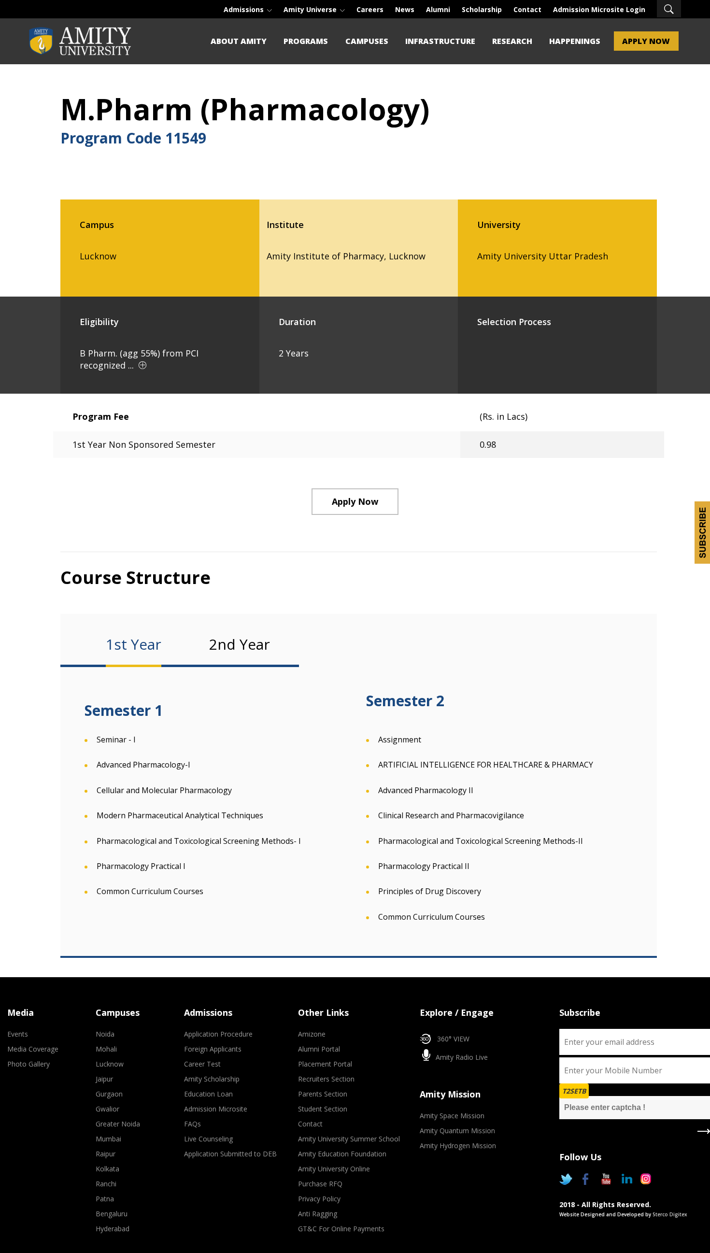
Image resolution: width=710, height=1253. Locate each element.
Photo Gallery (28, 1063)
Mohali (106, 1049)
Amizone (312, 1034)
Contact (527, 9)
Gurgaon (109, 1093)
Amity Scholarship (212, 1078)
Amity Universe (311, 9)
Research (512, 41)
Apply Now (646, 41)
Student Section (322, 1108)
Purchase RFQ (320, 1183)
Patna (105, 1198)
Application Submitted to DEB (230, 1153)
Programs (306, 41)
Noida (105, 1034)
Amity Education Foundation (342, 1153)
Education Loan (208, 1093)
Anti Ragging (317, 1213)
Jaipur (104, 1078)
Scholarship (482, 9)
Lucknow (110, 1063)
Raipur (105, 1153)
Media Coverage (32, 1049)
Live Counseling (208, 1138)
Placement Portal (325, 1063)
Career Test (202, 1063)
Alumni (438, 9)
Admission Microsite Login (599, 9)
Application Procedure (218, 1034)
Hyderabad (112, 1228)
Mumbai (108, 1138)
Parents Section (322, 1093)
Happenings (574, 41)
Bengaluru (112, 1213)
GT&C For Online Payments (341, 1228)
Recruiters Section (326, 1078)
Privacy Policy (319, 1198)
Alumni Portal (319, 1049)
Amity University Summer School (349, 1138)
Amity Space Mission (452, 1115)
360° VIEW (453, 1038)
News (404, 9)
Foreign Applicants (212, 1049)
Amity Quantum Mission (457, 1130)
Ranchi (106, 1183)
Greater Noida (118, 1123)
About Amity (239, 41)
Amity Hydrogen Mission (458, 1145)
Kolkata (107, 1168)
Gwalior (107, 1108)
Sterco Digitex (670, 1214)
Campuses (366, 41)
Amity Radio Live (461, 1057)
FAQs (192, 1123)
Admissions (245, 9)
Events (17, 1034)
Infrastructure (440, 41)
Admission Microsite (215, 1108)
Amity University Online (334, 1168)
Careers (369, 9)
